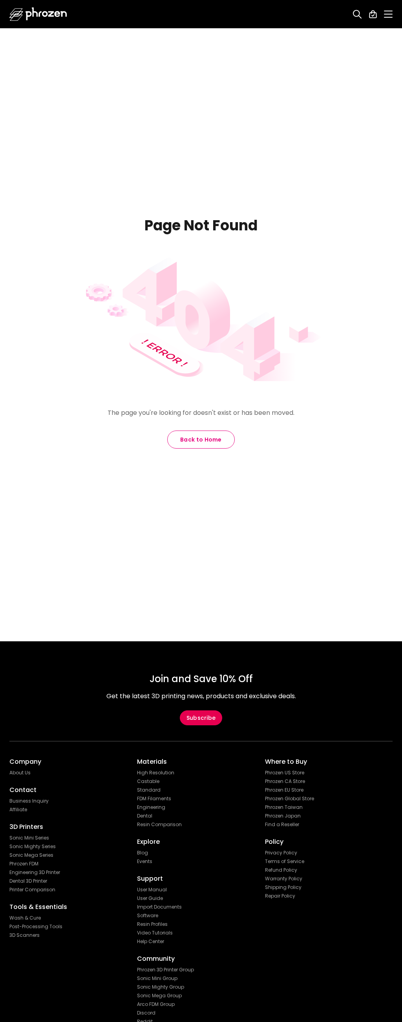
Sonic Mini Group (157, 978)
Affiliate (18, 810)
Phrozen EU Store (284, 790)
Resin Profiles (152, 924)
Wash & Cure (25, 918)
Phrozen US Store (284, 773)
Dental (144, 816)
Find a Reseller (282, 824)
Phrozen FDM (23, 864)
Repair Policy (280, 896)
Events (144, 861)
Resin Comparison (159, 824)
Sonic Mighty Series (32, 846)
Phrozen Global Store (289, 799)
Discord (146, 1013)
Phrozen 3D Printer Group (165, 970)
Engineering (151, 807)
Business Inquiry (29, 801)
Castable (148, 781)
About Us (20, 773)
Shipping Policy (283, 887)
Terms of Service (284, 861)
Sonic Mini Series (29, 838)
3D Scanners (24, 935)
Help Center (150, 941)
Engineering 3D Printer (34, 872)
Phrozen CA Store (285, 781)
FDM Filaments (154, 799)
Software (147, 915)
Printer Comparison (32, 890)
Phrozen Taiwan (284, 807)
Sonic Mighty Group (160, 987)
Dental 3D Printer (28, 881)
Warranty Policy (283, 879)
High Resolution (155, 773)
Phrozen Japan (283, 816)
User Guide (150, 898)
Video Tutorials (155, 933)
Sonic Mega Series (31, 855)
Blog (142, 853)
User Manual (152, 890)
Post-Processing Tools (35, 926)
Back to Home (201, 439)
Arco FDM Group (156, 1004)
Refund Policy (281, 870)
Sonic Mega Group (159, 996)
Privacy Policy (281, 853)
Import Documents (159, 907)
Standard (149, 790)
